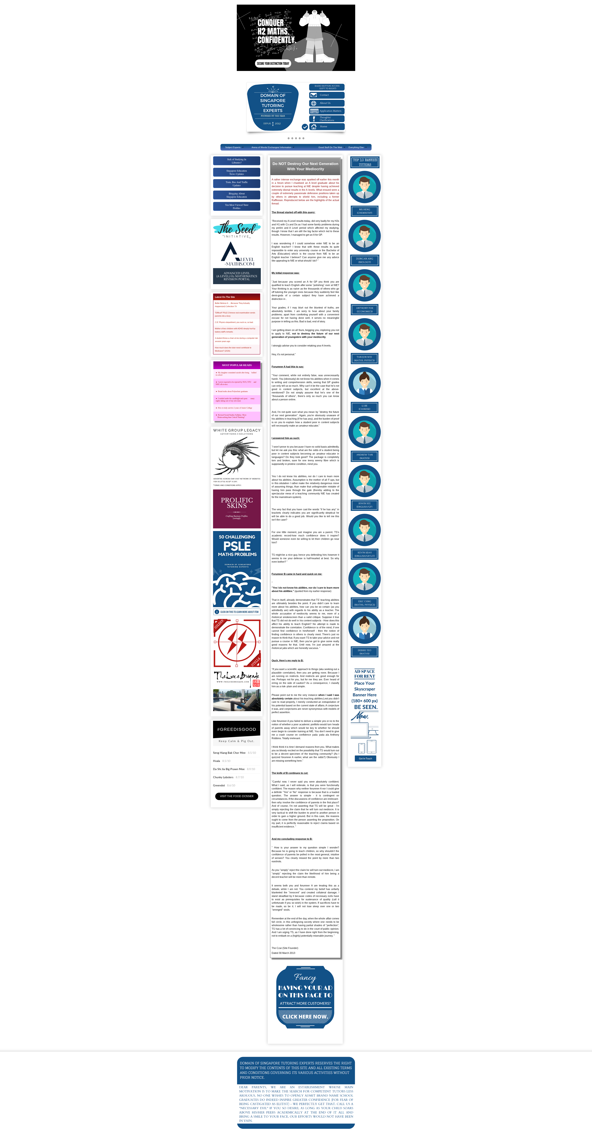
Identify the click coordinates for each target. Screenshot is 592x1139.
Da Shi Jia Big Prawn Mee (229, 769)
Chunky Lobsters (223, 777)
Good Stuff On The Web (330, 147)
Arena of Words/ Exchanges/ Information (271, 147)
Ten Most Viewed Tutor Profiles (236, 206)
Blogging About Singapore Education (236, 195)
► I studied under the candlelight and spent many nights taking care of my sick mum (235, 399)
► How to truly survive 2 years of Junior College (234, 408)
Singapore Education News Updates (236, 172)
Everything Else (356, 147)
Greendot (219, 785)
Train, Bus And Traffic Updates (237, 183)
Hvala (216, 761)
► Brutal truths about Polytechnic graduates (232, 391)
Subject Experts (232, 147)
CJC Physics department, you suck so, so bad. (234, 322)
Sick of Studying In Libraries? (236, 161)
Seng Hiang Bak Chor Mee (229, 753)
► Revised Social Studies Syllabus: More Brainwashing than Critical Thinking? (232, 416)
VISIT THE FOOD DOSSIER (236, 796)
